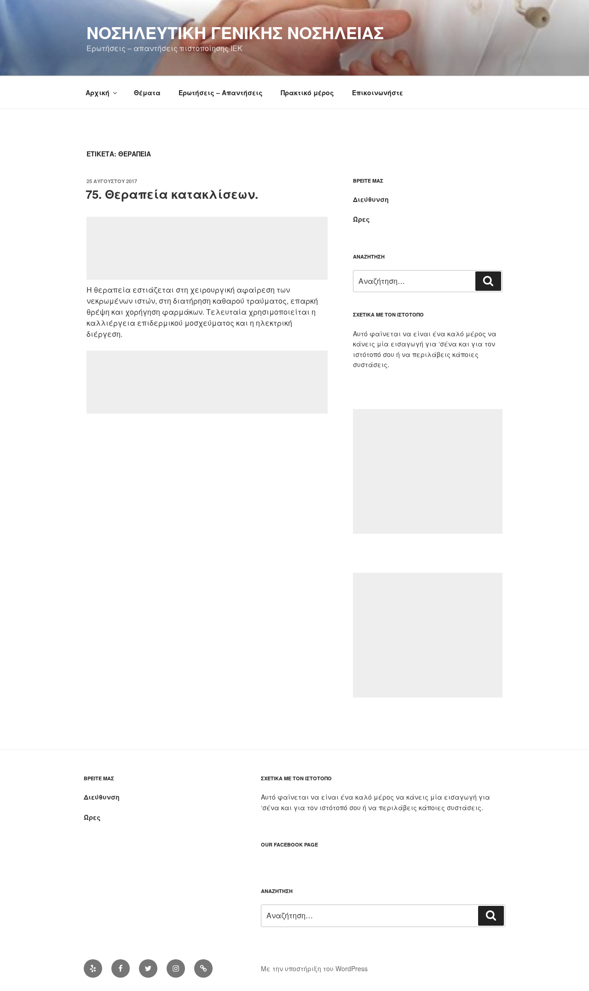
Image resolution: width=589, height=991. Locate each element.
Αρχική (98, 92)
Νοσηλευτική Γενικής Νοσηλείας (235, 32)
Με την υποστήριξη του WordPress (314, 968)
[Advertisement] (207, 248)
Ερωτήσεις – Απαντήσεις (221, 92)
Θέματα (147, 92)
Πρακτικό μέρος (307, 92)
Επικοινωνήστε (377, 92)
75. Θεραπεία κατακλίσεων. (172, 193)
